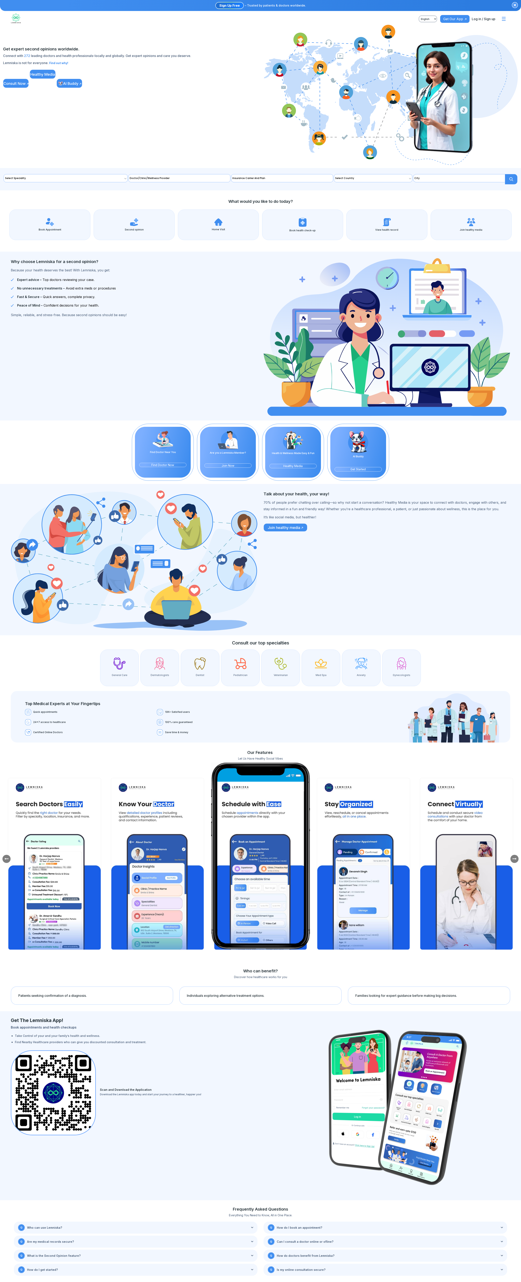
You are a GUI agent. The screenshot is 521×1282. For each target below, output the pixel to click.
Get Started (358, 460)
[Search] (513, 178)
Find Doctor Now (162, 456)
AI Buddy (78, 83)
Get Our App (461, 18)
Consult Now (16, 83)
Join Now (227, 457)
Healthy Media (47, 74)
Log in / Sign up (486, 18)
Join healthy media (284, 519)
